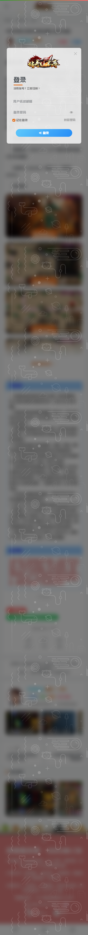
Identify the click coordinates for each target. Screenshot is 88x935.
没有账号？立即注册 (26, 88)
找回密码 (70, 119)
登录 (46, 133)
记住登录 (22, 120)
